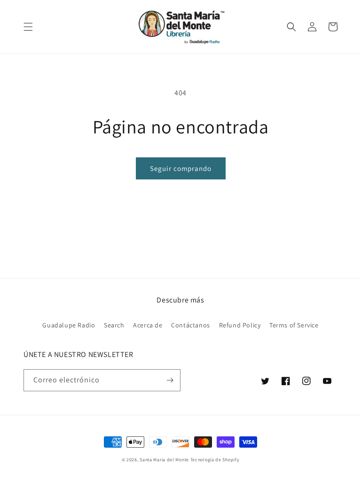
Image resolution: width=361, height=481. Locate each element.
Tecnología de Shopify (215, 460)
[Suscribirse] (169, 380)
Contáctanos (190, 325)
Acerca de (147, 325)
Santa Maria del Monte (164, 460)
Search (114, 325)
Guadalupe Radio (68, 325)
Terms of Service (294, 325)
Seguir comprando (181, 168)
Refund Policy (240, 325)
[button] (28, 26)
